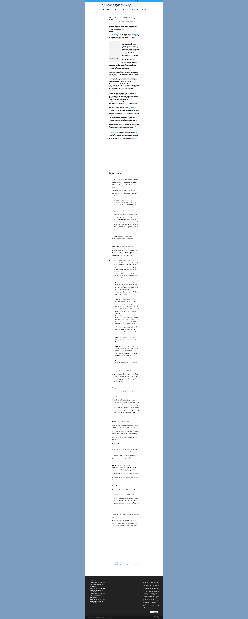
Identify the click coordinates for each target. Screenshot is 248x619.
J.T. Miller (135, 50)
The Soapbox (149, 1)
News (145, 1)
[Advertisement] (148, 39)
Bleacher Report (121, 9)
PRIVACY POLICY (156, 1)
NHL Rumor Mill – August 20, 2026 (97, 593)
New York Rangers (129, 94)
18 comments (132, 21)
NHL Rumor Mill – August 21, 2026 (97, 588)
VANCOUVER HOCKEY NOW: (115, 34)
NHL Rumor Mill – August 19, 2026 (97, 599)
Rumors (141, 1)
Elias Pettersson (127, 86)
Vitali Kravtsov (133, 107)
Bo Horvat (134, 34)
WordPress (110, 617)
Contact (138, 9)
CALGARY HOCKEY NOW (114, 132)
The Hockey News (131, 9)
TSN (110, 93)
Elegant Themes (98, 617)
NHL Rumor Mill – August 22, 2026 (97, 582)
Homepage (144, 9)
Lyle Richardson (113, 21)
